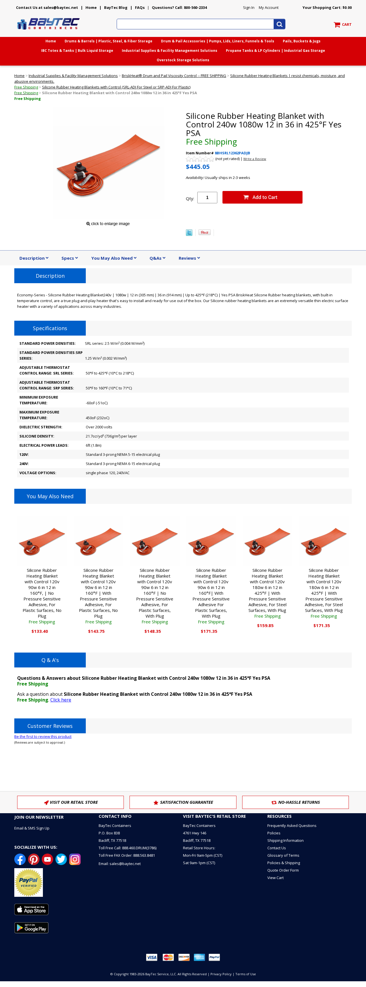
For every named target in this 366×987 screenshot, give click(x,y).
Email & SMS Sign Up (31, 828)
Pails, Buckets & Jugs (302, 41)
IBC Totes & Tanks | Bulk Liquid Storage (77, 50)
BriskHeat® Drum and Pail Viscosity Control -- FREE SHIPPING (174, 75)
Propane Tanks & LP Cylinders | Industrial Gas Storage (275, 50)
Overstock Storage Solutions (183, 60)
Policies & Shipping (283, 862)
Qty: (190, 198)
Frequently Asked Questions (292, 825)
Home (91, 7)
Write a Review (254, 159)
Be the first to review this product (42, 736)
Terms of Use (245, 974)
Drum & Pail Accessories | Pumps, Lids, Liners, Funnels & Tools (217, 41)
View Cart (275, 877)
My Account (269, 7)
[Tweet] (189, 234)
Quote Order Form (283, 870)
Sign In (248, 7)
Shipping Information (285, 840)
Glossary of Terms (283, 855)
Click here (60, 700)
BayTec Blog (116, 7)
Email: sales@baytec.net (120, 863)
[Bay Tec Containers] (48, 31)
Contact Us (276, 847)
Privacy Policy (221, 974)
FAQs (140, 7)
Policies (274, 833)
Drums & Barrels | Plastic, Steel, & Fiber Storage (108, 41)
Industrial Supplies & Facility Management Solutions (169, 50)
